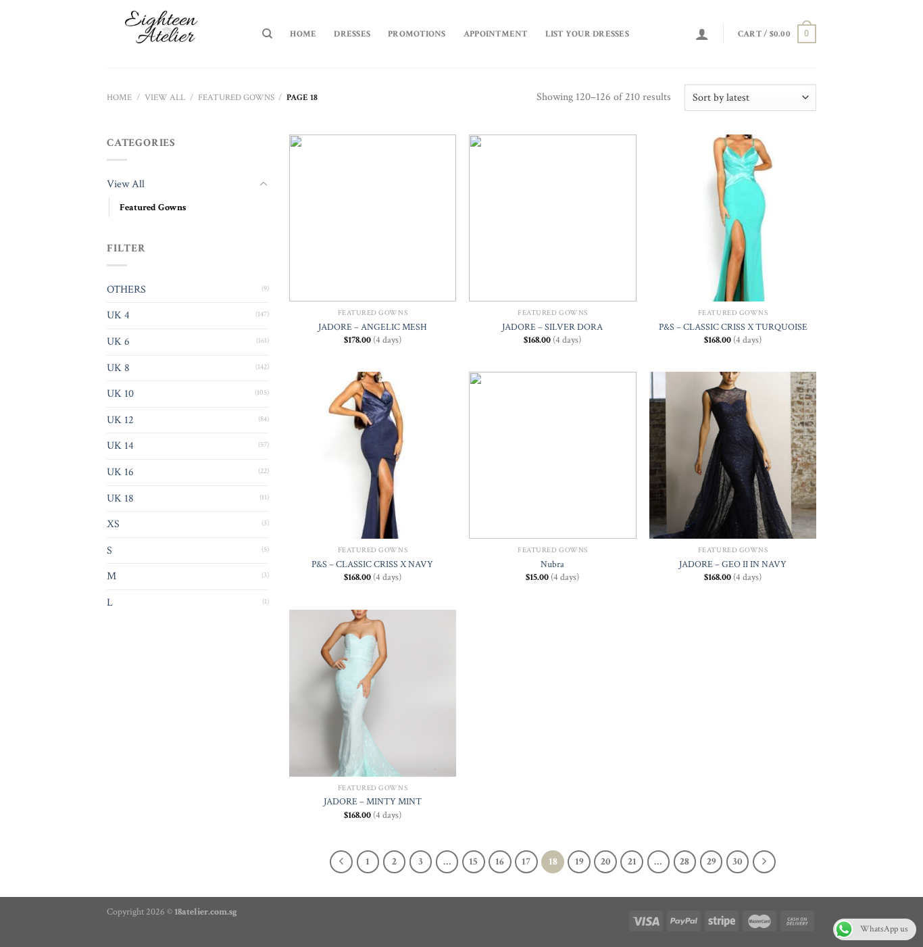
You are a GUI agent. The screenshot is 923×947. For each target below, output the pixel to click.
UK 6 (118, 342)
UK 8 (118, 368)
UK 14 (120, 446)
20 (606, 861)
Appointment (496, 33)
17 (526, 861)
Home (303, 33)
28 (684, 861)
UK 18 (120, 498)
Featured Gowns (236, 97)
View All (165, 97)
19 (579, 861)
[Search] (267, 34)
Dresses (352, 33)
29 (711, 861)
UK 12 (120, 420)
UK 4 (118, 315)
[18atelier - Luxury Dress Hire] (174, 34)
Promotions (417, 33)
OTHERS (126, 290)
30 (737, 861)
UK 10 (120, 394)
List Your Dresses (587, 33)
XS (113, 524)
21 (632, 861)
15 (473, 861)
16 (499, 861)
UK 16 (120, 472)
